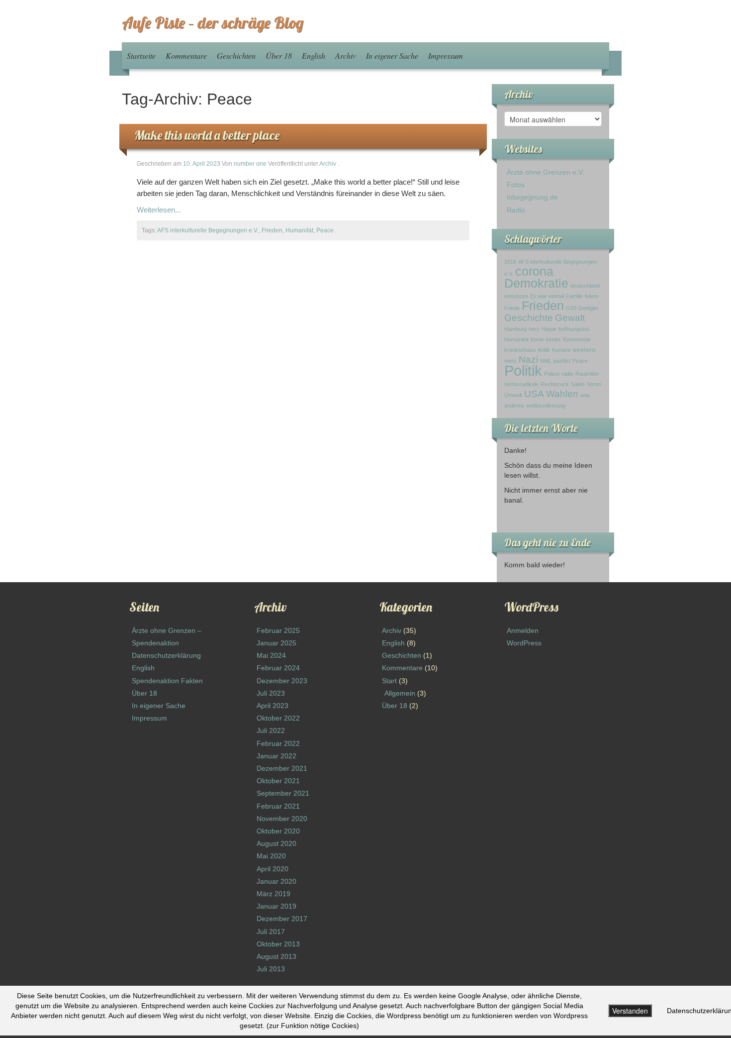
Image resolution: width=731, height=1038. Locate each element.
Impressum (445, 55)
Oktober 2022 (278, 718)
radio (567, 374)
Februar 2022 (278, 743)
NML (545, 361)
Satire (578, 384)
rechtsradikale (521, 384)
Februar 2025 (278, 630)
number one (250, 163)
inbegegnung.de (532, 197)
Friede (512, 308)
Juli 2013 (271, 969)
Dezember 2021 (282, 768)
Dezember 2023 (282, 681)
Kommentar (577, 339)
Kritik (544, 350)
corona (534, 271)
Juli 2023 (271, 693)
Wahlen (562, 394)
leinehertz (584, 350)
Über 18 (279, 55)
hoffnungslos (573, 329)
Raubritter (587, 374)
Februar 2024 (278, 668)
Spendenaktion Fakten (167, 681)
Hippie (549, 329)
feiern (591, 296)
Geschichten (236, 55)
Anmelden (523, 630)
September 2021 (283, 793)
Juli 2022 (271, 730)
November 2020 (282, 819)
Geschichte (528, 317)
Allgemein (399, 693)
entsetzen (516, 296)
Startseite (141, 55)
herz (534, 329)
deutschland (585, 286)
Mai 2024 (271, 655)
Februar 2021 (278, 806)
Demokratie (536, 283)
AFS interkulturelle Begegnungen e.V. (208, 230)
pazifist (561, 361)
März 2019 (273, 894)
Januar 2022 (276, 756)
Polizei (551, 374)
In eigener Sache (392, 55)
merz (510, 361)
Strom (594, 384)
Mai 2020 (271, 856)
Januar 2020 (276, 881)
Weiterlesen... (159, 210)
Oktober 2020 (278, 831)
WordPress (524, 643)
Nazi (528, 359)
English (313, 55)
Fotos (516, 185)
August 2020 (276, 843)
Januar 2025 (276, 643)
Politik (523, 370)
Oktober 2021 (278, 781)
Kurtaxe (561, 350)
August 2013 (276, 956)
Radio (516, 210)
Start (389, 681)
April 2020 (272, 869)
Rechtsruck (555, 384)
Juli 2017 (271, 931)
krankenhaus (520, 350)
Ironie (537, 339)
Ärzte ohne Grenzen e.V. (545, 172)
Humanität (299, 230)
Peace (325, 230)
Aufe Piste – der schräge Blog (212, 22)
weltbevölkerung (545, 406)
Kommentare (186, 55)
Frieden (272, 230)
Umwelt (513, 395)
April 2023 (272, 706)
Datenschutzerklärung (166, 655)
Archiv (345, 55)
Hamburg (515, 329)
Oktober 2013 (278, 944)
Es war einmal (547, 296)
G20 (571, 308)
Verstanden (630, 1011)
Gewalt (570, 317)
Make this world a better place (206, 135)
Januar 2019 (276, 906)
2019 (510, 262)
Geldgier (588, 308)
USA (534, 394)
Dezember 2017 (282, 919)
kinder (553, 339)
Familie (574, 296)
